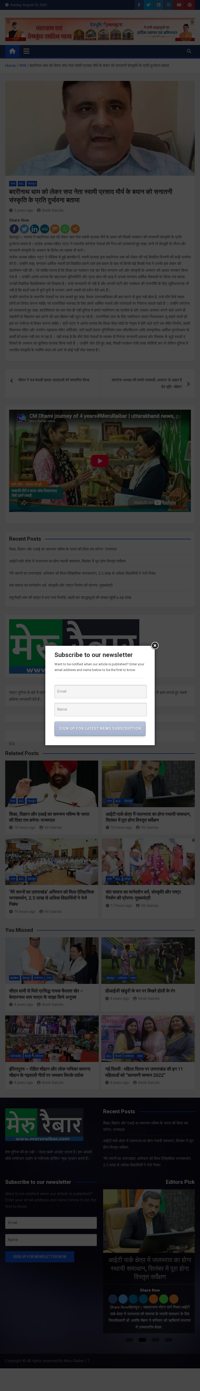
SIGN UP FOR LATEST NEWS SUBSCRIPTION (100, 728)
